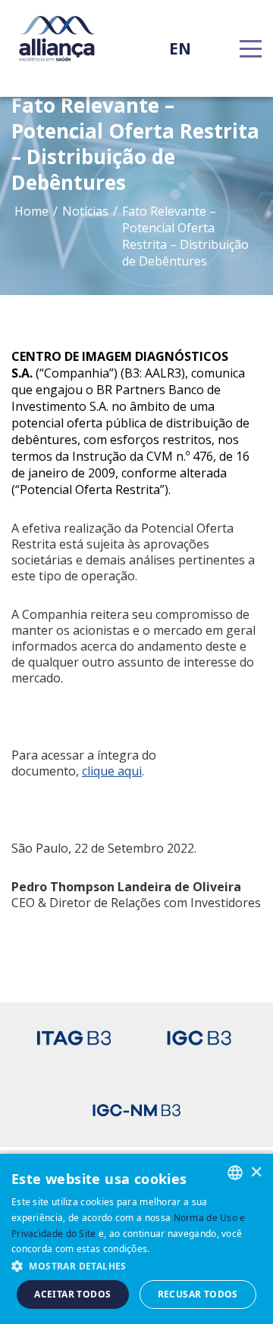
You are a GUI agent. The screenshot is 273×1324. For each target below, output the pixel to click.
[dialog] (136, 1239)
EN (180, 49)
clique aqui (112, 771)
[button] (136, 1265)
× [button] (256, 1171)
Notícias (85, 211)
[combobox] (235, 1172)
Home (31, 211)
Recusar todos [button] (198, 1294)
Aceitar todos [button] (72, 1294)
